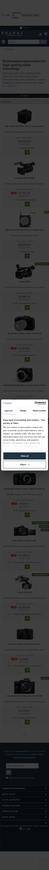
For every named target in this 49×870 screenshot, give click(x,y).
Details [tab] (23, 410)
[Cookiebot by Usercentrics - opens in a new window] (35, 403)
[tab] (8, 410)
